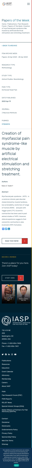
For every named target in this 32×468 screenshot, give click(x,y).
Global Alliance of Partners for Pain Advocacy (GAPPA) (15, 410)
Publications (6, 361)
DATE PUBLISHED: (9, 98)
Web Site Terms (7, 441)
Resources (6, 364)
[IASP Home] (7, 4)
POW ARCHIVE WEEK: (9, 53)
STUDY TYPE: (7, 76)
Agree (16, 465)
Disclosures (6, 426)
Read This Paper (12, 241)
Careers (4, 383)
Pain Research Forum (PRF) (12, 395)
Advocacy (5, 375)
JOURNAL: (6, 109)
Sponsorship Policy (9, 437)
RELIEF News (7, 403)
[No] (30, 458)
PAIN (3, 392)
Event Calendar (7, 372)
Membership (6, 379)
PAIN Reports (7, 399)
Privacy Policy (7, 433)
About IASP (6, 386)
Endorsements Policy (10, 430)
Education (5, 368)
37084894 (6, 124)
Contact (5, 419)
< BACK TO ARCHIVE (9, 46)
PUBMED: (5, 121)
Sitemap (5, 444)
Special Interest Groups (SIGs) (13, 406)
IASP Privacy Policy (23, 459)
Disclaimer (6, 422)
